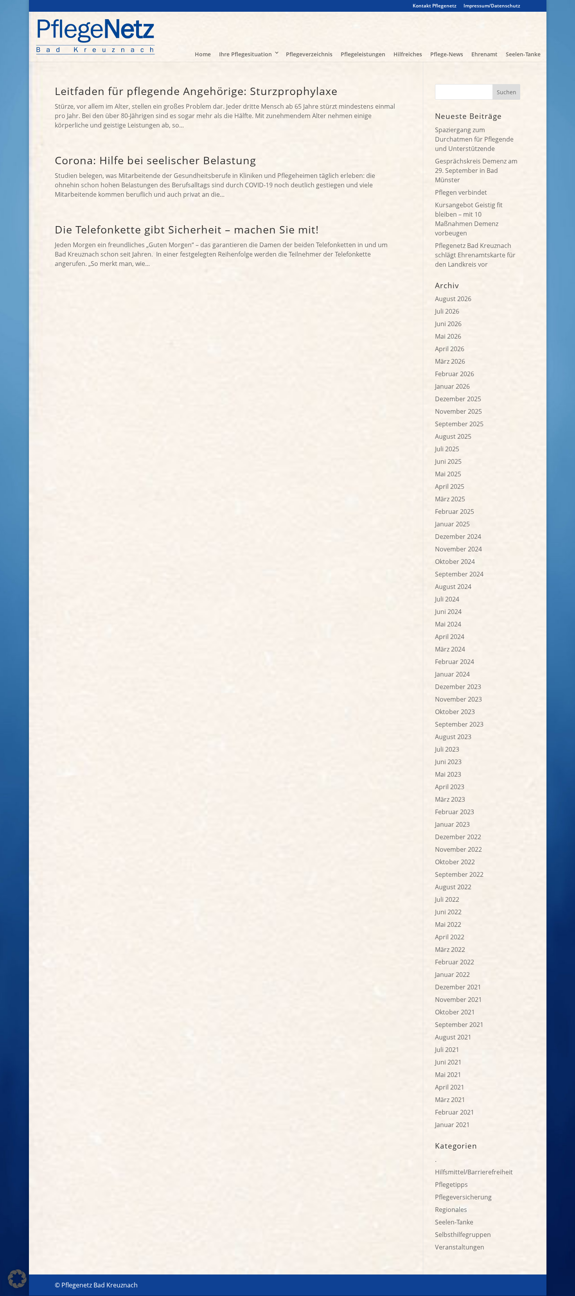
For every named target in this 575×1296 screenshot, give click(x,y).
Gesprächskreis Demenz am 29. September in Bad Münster (476, 170)
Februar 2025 (454, 511)
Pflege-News (446, 54)
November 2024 (458, 549)
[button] (17, 1279)
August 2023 (453, 736)
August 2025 (453, 436)
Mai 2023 (448, 774)
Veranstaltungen (459, 1247)
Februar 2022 (454, 962)
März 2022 (450, 949)
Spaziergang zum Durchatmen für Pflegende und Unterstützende (474, 139)
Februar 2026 (454, 374)
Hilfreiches (408, 54)
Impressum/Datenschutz (492, 6)
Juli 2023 (447, 749)
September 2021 (459, 1024)
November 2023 (458, 699)
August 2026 (453, 298)
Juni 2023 (448, 761)
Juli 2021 (447, 1049)
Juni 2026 (448, 324)
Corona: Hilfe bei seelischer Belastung (155, 160)
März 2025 (450, 499)
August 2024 (453, 586)
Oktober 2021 (455, 1012)
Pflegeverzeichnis (309, 54)
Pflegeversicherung (463, 1197)
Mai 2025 (448, 474)
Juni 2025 (448, 461)
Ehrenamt (484, 54)
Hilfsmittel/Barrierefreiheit (474, 1172)
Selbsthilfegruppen (463, 1234)
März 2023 (450, 799)
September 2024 (459, 574)
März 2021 (450, 1099)
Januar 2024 (452, 674)
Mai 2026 (448, 336)
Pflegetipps (451, 1184)
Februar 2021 (454, 1112)
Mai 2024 (448, 624)
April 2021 (449, 1087)
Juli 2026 (447, 311)
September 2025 (459, 424)
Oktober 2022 (455, 862)
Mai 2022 (448, 924)
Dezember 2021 (458, 987)
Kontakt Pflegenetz (434, 6)
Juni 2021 (448, 1062)
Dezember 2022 (458, 837)
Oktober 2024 (455, 561)
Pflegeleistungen (363, 54)
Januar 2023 (452, 824)
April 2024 (449, 636)
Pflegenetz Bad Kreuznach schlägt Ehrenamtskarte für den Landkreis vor (475, 255)
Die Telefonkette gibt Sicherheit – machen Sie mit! (187, 229)
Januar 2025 (452, 524)
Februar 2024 (454, 661)
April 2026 (449, 349)
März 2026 (450, 361)
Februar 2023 (454, 812)
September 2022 (459, 874)
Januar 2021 (452, 1124)
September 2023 (459, 724)
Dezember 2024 (458, 536)
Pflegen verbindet (461, 192)
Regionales (451, 1209)
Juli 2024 (447, 599)
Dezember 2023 (458, 686)
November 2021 (458, 999)
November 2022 (458, 849)
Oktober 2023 (455, 711)
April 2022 (449, 937)
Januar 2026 (452, 386)
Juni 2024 (448, 611)
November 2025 (458, 411)
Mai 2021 (448, 1074)
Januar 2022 (452, 974)
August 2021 (453, 1037)
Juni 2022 (448, 912)
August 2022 (453, 887)
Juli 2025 (447, 449)
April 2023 (449, 787)
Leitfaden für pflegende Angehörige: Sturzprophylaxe (196, 91)
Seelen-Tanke (523, 54)
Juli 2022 (447, 899)
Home (203, 54)
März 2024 (450, 649)
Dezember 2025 (458, 399)
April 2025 (449, 486)
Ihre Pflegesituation (245, 54)
